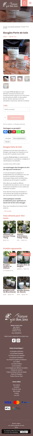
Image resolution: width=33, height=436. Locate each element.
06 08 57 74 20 (16, 330)
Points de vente (16, 389)
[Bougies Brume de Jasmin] (23, 283)
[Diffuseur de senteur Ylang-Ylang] (9, 227)
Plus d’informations (14, 432)
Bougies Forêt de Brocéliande (9, 291)
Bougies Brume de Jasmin (23, 291)
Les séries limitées (16, 363)
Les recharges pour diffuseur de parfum (16, 368)
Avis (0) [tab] (7, 141)
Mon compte (16, 391)
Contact (16, 393)
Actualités (16, 387)
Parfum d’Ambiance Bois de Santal (16, 372)
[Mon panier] (25, 3)
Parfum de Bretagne (16, 374)
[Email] (23, 131)
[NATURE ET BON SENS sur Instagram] (18, 341)
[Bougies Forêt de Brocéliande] (9, 283)
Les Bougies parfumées (14, 26)
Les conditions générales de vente (16, 425)
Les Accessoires (16, 366)
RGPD (16, 427)
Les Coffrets (16, 361)
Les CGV (16, 395)
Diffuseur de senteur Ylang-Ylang (9, 236)
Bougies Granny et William (7, 266)
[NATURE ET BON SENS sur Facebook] (14, 341)
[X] (10, 131)
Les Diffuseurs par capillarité (16, 355)
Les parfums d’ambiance (16, 357)
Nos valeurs (16, 385)
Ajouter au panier (16, 117)
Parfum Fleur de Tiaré (16, 376)
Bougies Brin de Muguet (23, 265)
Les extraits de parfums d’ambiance (16, 359)
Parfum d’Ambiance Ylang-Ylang (22, 236)
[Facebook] (5, 131)
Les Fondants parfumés (16, 353)
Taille (5, 105)
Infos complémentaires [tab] (19, 138)
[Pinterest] (14, 131)
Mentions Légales (16, 423)
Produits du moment (16, 370)
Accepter (24, 432)
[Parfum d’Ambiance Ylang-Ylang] (23, 227)
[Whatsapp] (18, 131)
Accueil (5, 26)
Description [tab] (8, 138)
